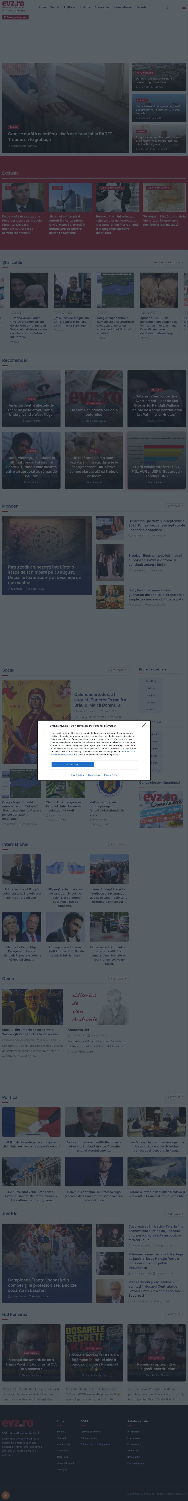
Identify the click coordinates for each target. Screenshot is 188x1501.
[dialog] (94, 750)
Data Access (94, 775)
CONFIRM (72, 765)
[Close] (145, 726)
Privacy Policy (110, 775)
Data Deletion (77, 775)
